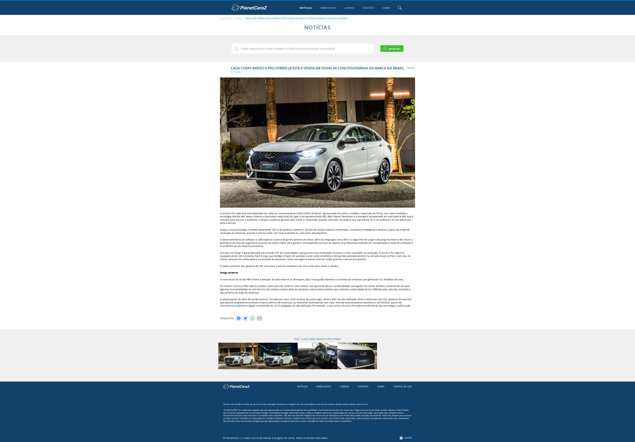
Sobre (386, 7)
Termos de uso (402, 386)
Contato (368, 7)
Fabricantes (328, 7)
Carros (349, 7)
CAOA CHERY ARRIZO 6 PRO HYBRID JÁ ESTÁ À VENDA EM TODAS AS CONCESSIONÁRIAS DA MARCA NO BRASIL (296, 18)
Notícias (305, 7)
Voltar (411, 68)
